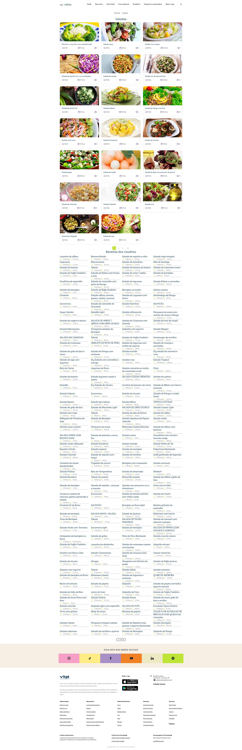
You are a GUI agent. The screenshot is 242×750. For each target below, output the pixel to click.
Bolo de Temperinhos (101, 471)
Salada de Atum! (161, 493)
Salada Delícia (98, 597)
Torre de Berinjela (68, 519)
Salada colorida (68, 605)
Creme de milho (148, 712)
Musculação (90, 718)
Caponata (65, 261)
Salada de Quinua (131, 513)
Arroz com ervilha (162, 485)
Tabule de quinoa (99, 477)
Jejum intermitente (65, 722)
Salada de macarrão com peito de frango (103, 283)
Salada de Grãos (161, 412)
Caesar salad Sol (161, 552)
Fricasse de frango (148, 725)
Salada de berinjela (163, 272)
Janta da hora (98, 592)
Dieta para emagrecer (66, 718)
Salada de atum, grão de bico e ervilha (165, 599)
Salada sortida (129, 351)
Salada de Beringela (132, 631)
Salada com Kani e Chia (71, 552)
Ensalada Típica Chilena (165, 605)
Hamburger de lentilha (165, 337)
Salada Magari (160, 329)
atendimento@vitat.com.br (164, 680)
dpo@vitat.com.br (158, 741)
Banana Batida (98, 256)
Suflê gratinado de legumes (167, 454)
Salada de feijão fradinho (103, 289)
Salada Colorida (68, 454)
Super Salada (67, 312)
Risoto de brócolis (68, 583)
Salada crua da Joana (164, 535)
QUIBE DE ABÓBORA (163, 575)
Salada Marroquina (70, 329)
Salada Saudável (99, 443)
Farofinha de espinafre (71, 281)
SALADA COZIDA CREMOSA (136, 376)
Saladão (64, 385)
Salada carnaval (161, 463)
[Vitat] (66, 4)
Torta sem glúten (68, 611)
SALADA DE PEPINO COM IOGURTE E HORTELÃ (166, 529)
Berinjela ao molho (131, 289)
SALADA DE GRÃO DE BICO (135, 407)
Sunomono (65, 303)
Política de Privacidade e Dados (121, 738)
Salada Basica (67, 401)
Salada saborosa (68, 631)
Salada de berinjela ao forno (74, 575)
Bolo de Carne (67, 368)
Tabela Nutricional (123, 701)
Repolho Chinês (67, 449)
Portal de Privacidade (118, 741)
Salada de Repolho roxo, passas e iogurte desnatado (136, 624)
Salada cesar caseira (70, 426)
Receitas (117, 13)
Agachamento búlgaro (93, 705)
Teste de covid (173, 715)
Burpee (88, 708)
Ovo (118, 715)
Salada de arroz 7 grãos (134, 272)
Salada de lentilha (131, 454)
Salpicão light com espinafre (105, 605)
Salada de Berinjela (101, 418)
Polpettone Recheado (164, 449)
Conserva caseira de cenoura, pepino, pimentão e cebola (74, 496)
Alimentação (64, 701)
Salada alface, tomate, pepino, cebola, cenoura (102, 297)
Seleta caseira (160, 289)
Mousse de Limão (148, 705)
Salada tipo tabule (100, 401)
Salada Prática (67, 471)
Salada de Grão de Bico (71, 592)
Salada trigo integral (163, 256)
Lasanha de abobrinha (102, 544)
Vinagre (95, 561)
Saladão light (98, 312)
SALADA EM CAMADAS (71, 337)
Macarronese (97, 261)
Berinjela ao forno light (133, 505)
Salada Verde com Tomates (73, 527)
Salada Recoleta (68, 477)
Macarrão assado (131, 477)
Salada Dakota (67, 393)
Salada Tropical (161, 359)
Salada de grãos (99, 535)
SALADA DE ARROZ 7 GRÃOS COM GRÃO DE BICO (105, 322)
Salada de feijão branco (165, 561)
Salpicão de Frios (130, 592)
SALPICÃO (158, 303)
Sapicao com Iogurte (70, 569)
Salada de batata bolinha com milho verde (135, 495)
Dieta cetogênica (65, 712)
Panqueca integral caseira (104, 622)
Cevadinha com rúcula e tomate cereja (165, 437)
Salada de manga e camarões (163, 344)
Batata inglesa (121, 712)
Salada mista (129, 435)
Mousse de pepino (131, 611)
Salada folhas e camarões (166, 281)
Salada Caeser (67, 622)
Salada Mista (129, 401)
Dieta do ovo (63, 708)
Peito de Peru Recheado (134, 535)
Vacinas (171, 712)
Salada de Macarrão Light (104, 407)
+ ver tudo (121, 639)
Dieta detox (63, 715)
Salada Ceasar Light (163, 407)
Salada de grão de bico (71, 407)
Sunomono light (99, 527)
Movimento (90, 701)
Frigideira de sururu (101, 463)
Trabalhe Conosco (159, 684)
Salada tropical (98, 449)
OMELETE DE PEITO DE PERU (105, 342)
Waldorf (157, 471)
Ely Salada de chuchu (102, 385)
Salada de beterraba (132, 471)
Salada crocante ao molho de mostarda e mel (135, 369)
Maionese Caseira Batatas (135, 426)
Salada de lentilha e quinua (105, 631)
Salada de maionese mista (166, 267)
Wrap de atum (98, 611)
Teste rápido (172, 705)
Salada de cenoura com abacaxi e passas (165, 520)
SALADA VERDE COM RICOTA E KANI (70, 437)
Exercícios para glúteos (93, 725)
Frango (119, 725)
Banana (119, 722)
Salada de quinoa (162, 376)
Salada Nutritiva (130, 303)
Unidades (171, 718)
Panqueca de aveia (100, 426)
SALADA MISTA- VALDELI (103, 513)
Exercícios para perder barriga (95, 722)
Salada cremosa (161, 569)
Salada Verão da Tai (163, 443)
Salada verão (160, 418)
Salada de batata (69, 267)
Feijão (119, 708)
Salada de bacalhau (132, 261)
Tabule (94, 267)
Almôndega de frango (164, 295)
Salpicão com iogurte (133, 329)
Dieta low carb (64, 705)
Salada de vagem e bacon (73, 320)
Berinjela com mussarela (134, 463)
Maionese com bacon (164, 513)
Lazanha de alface (69, 256)
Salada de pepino (100, 583)
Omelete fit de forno (70, 505)
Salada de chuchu (131, 393)
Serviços (172, 701)
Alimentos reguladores (66, 725)
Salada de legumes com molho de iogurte (134, 344)
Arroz (119, 705)
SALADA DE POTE (131, 605)
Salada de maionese (70, 342)
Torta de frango (147, 722)
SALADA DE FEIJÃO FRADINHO (132, 520)
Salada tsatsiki (129, 443)
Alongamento (90, 715)
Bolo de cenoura (148, 708)
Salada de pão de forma (134, 412)
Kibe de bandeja (161, 261)
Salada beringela (162, 622)
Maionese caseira (100, 575)
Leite (118, 718)
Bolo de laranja (147, 718)
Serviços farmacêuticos (175, 708)
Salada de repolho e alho (134, 256)
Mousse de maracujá (149, 715)
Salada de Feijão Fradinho (73, 272)
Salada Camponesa (101, 552)
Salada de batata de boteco (136, 267)
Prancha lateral (91, 712)
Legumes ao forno (100, 368)
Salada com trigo (68, 412)
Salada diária (129, 569)
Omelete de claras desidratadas (69, 464)
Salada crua (128, 359)
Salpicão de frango (162, 631)
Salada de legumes (132, 281)
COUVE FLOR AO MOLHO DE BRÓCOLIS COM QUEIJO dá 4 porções (167, 614)
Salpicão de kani (161, 544)
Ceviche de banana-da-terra (136, 385)
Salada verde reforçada (71, 443)
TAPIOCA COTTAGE (162, 401)
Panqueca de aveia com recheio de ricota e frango (166, 313)
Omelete (64, 295)
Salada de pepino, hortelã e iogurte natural (167, 585)
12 (128, 248)
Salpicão (126, 583)
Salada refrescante (132, 312)
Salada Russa (129, 597)
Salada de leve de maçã (165, 320)
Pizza (155, 368)
